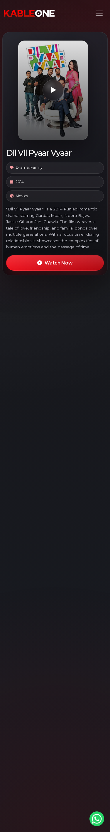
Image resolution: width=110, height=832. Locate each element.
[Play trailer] (53, 90)
